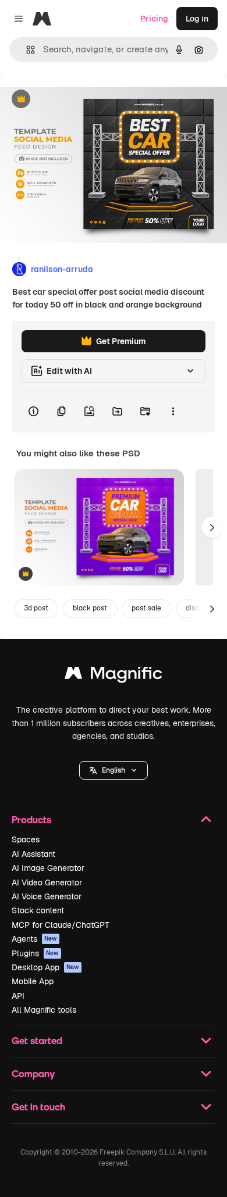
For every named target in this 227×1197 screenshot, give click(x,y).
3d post (36, 608)
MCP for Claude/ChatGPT (60, 925)
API (18, 996)
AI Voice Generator (46, 896)
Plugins (35, 953)
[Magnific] (113, 676)
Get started (37, 1040)
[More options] (173, 411)
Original (74, 99)
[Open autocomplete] (26, 49)
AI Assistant (33, 854)
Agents (34, 939)
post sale (146, 608)
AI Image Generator (48, 868)
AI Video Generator (47, 882)
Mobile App (33, 981)
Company (33, 1073)
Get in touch (38, 1106)
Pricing (154, 18)
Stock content (38, 910)
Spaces (26, 839)
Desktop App (45, 967)
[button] (113, 770)
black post (90, 608)
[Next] (211, 527)
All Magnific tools (44, 1010)
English (113, 770)
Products (31, 819)
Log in (197, 18)
